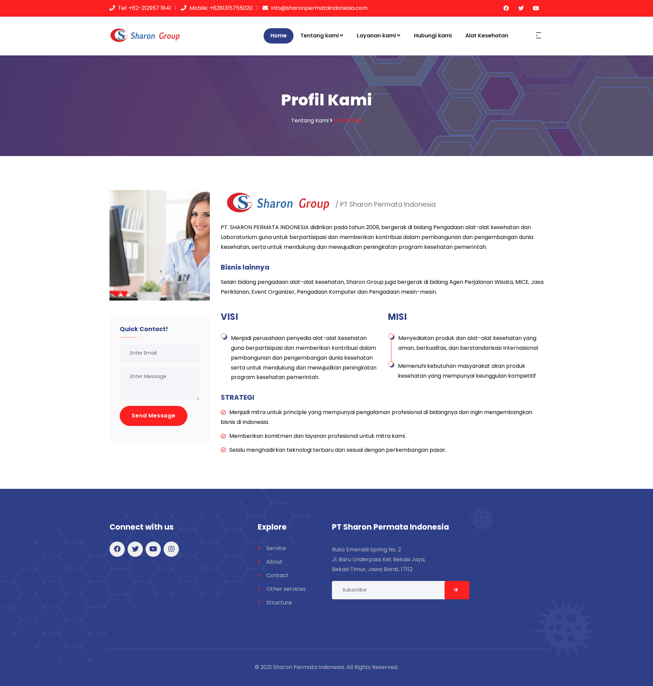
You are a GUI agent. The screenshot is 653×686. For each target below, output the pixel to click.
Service (276, 548)
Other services (286, 589)
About (274, 562)
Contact (277, 575)
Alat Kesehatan (486, 35)
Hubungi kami (433, 35)
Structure (279, 602)
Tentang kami (319, 35)
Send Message (153, 415)
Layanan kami (376, 35)
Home (278, 35)
